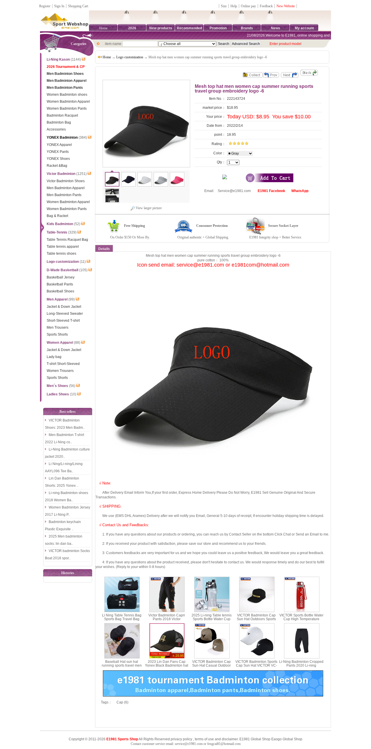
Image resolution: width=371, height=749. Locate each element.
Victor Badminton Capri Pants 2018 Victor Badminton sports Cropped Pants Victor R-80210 (167, 621)
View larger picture (148, 208)
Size (224, 6)
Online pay (248, 6)
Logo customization (129, 57)
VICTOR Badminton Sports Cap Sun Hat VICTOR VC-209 (256, 665)
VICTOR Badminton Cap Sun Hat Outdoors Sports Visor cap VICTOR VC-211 (256, 619)
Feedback (267, 6)
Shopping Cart (78, 6)
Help (233, 6)
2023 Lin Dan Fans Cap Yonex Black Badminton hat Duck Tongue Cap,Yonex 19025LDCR (166, 667)
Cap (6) (122, 702)
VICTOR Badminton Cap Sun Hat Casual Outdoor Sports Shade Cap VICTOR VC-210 (211, 667)
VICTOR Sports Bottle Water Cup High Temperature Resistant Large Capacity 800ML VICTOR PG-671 (301, 621)
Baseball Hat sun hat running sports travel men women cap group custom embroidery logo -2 (121, 667)
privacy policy (181, 739)
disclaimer (230, 739)
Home (103, 28)
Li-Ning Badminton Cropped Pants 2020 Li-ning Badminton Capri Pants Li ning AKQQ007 (301, 667)
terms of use (204, 739)
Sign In (59, 6)
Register (44, 6)
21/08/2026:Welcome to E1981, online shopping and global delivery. (293, 35)
